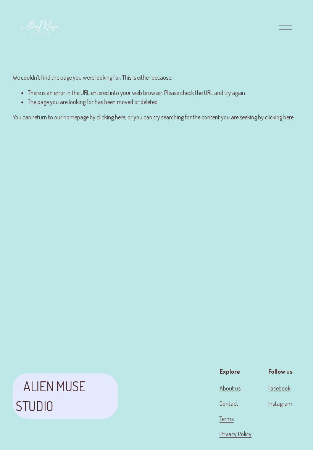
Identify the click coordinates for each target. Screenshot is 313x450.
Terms (226, 419)
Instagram (280, 403)
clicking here (111, 117)
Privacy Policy (235, 434)
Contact (228, 403)
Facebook (279, 388)
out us (233, 388)
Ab (222, 388)
